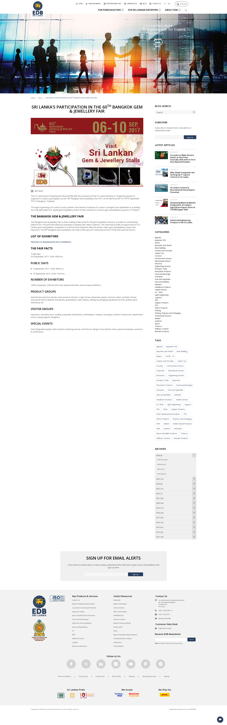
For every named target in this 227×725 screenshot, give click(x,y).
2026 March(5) (161, 464)
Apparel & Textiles (78, 612)
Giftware (158, 284)
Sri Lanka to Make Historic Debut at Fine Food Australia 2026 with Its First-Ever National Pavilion (183, 158)
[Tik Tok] (160, 664)
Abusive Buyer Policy (149, 676)
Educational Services (163, 261)
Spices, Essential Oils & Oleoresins (83, 615)
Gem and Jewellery (162, 282)
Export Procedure (119, 619)
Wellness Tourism (162, 329)
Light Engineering (161, 295)
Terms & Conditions (64, 676)
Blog (40, 98)
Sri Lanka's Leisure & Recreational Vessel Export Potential (182, 189)
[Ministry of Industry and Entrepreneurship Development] (39, 630)
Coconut (158, 256)
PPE (156, 305)
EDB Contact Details (120, 612)
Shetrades (178, 428)
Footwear (158, 276)
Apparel (158, 237)
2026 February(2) (162, 460)
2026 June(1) (161, 469)
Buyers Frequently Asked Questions (125, 635)
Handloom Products (163, 287)
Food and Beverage (162, 274)
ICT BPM (159, 404)
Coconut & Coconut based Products (84, 608)
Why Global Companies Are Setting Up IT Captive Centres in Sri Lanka (182, 174)
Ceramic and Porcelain (163, 250)
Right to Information (120, 604)
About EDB (171, 9)
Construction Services (163, 258)
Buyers (159, 356)
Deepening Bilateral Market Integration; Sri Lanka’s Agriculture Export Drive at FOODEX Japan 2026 (183, 206)
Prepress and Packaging (182, 419)
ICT (73, 631)
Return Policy (116, 676)
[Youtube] (130, 664)
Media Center (118, 627)
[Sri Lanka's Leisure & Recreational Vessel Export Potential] (161, 187)
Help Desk (117, 600)
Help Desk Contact (164, 628)
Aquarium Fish (160, 240)
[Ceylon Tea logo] (60, 695)
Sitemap (166, 676)
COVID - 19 (169, 356)
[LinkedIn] (101, 664)
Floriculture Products (163, 271)
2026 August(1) (161, 474)
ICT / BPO (159, 292)
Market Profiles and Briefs (122, 623)
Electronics (160, 375)
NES (156, 300)
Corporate (160, 370)
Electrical (158, 263)
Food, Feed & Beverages (80, 619)
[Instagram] (115, 664)
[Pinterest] (145, 664)
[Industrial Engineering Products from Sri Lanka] (161, 220)
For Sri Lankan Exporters (143, 9)
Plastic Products (161, 308)
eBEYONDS (192, 709)
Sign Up (190, 137)
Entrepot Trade (161, 269)
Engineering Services (163, 266)
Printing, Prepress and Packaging (168, 313)
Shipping (132, 676)
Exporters (176, 380)
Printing (158, 310)
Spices (157, 323)
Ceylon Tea (159, 253)
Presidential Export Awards (123, 639)
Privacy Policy (83, 676)
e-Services (183, 4)
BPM (73, 635)
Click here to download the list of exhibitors (51, 242)
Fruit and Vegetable (162, 279)
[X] (86, 664)
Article (157, 243)
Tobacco (158, 326)
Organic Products (161, 303)
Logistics (158, 297)
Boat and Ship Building (79, 627)
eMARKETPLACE (119, 615)
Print (158, 424)
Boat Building (160, 248)
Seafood (158, 321)
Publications (118, 642)
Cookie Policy (100, 676)
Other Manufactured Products (168, 414)
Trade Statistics (119, 646)
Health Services (161, 290)
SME (158, 428)
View (156, 643)
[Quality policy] (56, 598)
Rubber (158, 318)
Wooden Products (162, 331)
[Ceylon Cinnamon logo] (72, 695)
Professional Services (163, 316)
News (165, 409)
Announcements (119, 608)
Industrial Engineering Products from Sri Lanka (181, 221)
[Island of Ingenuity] (87, 695)
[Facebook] (71, 664)
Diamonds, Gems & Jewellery (81, 623)
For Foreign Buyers (109, 9)
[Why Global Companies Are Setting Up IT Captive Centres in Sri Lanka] (161, 172)
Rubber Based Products (182, 424)
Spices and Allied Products (166, 433)
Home (33, 98)
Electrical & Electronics (79, 646)
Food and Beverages (184, 385)
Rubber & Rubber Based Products (83, 604)
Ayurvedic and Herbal (163, 245)
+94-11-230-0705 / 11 (165, 610)
